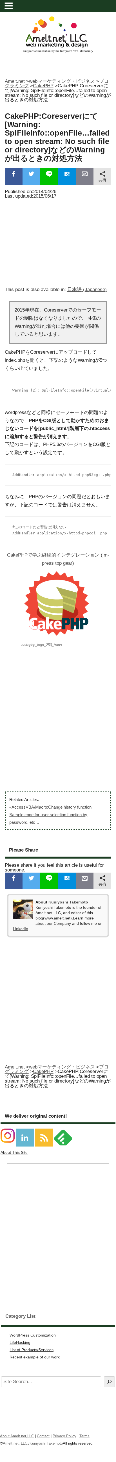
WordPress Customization (33, 1335)
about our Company (53, 923)
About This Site (14, 1152)
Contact (43, 1436)
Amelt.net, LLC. (15, 1443)
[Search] (109, 1381)
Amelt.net (15, 81)
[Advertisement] (58, 240)
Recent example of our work (35, 1357)
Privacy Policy (64, 1436)
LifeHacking (20, 1342)
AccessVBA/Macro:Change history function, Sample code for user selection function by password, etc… (51, 815)
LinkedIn (20, 928)
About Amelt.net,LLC (17, 1436)
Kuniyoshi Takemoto (68, 902)
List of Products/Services (31, 1349)
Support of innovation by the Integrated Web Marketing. (58, 50)
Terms (84, 1436)
